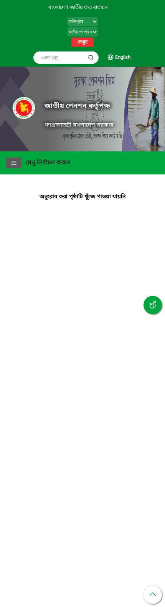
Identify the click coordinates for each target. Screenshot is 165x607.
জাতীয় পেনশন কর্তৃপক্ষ (78, 106)
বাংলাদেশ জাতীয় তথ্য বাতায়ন (78, 7)
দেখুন (82, 42)
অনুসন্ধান (91, 57)
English (122, 58)
